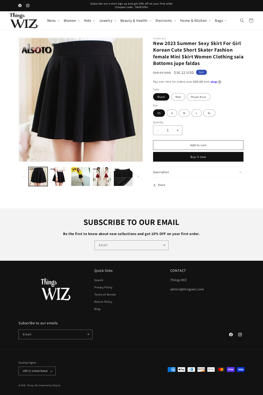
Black (161, 97)
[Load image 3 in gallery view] (80, 176)
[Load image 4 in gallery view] (101, 176)
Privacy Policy (103, 287)
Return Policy (103, 301)
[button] (53, 20)
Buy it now (198, 157)
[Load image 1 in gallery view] (38, 176)
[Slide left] (23, 176)
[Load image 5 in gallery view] (123, 176)
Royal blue (198, 97)
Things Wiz (33, 385)
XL (209, 113)
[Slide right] (138, 176)
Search (98, 280)
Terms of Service (105, 294)
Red (178, 97)
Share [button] (161, 185)
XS (159, 113)
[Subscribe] (163, 245)
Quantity (158, 122)
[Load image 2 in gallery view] (59, 176)
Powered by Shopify (49, 385)
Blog (97, 309)
